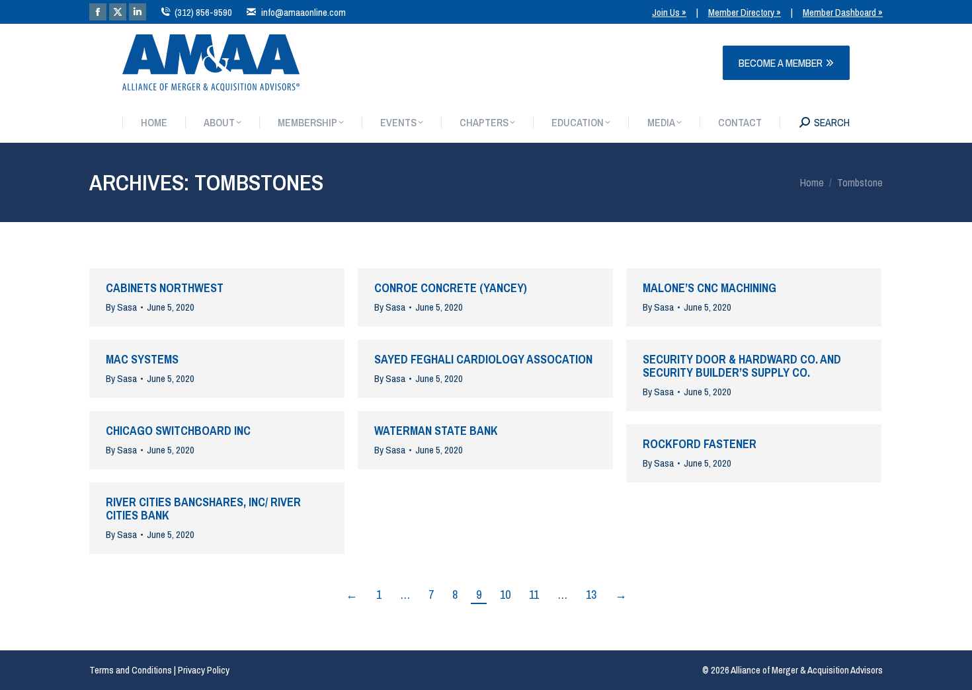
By (121, 307)
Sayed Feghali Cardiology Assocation (483, 359)
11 (534, 595)
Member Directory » (744, 12)
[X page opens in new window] (117, 11)
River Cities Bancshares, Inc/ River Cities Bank (203, 508)
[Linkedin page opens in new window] (137, 11)
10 (505, 595)
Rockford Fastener (699, 444)
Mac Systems (142, 359)
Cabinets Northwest (164, 288)
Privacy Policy (203, 670)
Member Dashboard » (843, 12)
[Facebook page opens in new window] (97, 11)
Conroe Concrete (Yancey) (450, 288)
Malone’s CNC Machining (709, 288)
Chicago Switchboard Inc (178, 430)
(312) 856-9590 (203, 12)
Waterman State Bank (436, 430)
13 (591, 595)
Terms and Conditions (130, 670)
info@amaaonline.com (303, 12)
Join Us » (669, 12)
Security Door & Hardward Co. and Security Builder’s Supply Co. (742, 366)
